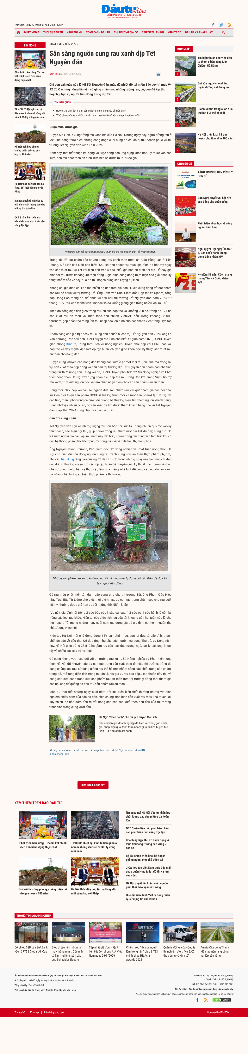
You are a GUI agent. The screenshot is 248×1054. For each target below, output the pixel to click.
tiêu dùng (67, 459)
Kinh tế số (174, 32)
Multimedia (31, 32)
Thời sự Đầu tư (53, 32)
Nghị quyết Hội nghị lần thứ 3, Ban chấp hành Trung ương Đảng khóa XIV (214, 252)
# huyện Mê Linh (99, 750)
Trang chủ (20, 1012)
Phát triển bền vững (63, 44)
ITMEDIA (225, 1012)
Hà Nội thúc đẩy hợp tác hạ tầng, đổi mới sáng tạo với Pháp (29, 187)
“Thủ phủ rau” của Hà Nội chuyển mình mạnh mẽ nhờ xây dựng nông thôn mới (97, 115)
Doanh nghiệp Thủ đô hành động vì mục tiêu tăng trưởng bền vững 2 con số (147, 844)
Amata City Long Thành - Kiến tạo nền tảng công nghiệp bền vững (215, 951)
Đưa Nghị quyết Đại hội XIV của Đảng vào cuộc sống (214, 200)
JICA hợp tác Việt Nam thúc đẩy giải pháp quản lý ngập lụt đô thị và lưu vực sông (148, 871)
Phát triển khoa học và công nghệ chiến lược (215, 225)
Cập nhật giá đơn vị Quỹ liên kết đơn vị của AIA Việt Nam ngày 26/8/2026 (105, 951)
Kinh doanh (74, 32)
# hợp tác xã (80, 750)
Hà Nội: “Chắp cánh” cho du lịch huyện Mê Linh (128, 717)
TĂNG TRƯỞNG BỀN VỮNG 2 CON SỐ (215, 174)
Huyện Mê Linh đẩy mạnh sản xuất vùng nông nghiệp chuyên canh (91, 110)
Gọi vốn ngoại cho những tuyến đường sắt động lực (214, 85)
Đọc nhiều (184, 49)
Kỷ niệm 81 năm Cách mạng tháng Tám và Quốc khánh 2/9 (215, 278)
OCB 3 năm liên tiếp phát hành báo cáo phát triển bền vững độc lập (30, 221)
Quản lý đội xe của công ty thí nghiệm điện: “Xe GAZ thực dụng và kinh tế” (179, 951)
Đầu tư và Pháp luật (199, 32)
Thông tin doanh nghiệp (33, 915)
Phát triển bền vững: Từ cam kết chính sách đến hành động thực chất (30, 76)
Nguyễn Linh (55, 74)
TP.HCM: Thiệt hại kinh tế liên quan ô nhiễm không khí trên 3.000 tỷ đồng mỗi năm (30, 113)
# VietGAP (141, 750)
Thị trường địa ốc (126, 32)
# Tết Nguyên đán (122, 750)
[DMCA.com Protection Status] (222, 999)
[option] (31, 938)
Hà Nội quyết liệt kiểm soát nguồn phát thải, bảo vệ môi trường (147, 885)
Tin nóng (30, 45)
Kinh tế (71, 344)
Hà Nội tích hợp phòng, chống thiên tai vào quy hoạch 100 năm (27, 150)
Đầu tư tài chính (153, 32)
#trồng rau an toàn (60, 750)
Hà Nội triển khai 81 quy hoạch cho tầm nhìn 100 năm (215, 136)
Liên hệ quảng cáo (54, 1012)
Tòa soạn (34, 1012)
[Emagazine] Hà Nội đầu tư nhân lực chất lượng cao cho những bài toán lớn (30, 204)
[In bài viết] (158, 74)
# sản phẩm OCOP (59, 754)
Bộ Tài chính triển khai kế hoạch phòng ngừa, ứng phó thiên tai (145, 858)
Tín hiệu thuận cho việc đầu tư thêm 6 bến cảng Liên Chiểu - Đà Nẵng (215, 61)
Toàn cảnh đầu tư (98, 32)
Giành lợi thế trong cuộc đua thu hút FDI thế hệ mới (215, 111)
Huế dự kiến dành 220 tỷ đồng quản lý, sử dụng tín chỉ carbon (148, 897)
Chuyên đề (184, 164)
